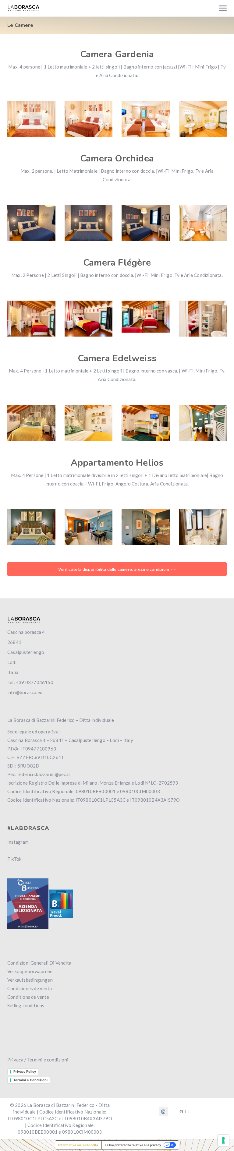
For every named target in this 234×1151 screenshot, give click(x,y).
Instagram (18, 842)
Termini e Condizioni (30, 1080)
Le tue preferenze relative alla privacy (133, 1145)
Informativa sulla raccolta (78, 1145)
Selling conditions (25, 1005)
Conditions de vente (28, 997)
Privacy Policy (24, 1071)
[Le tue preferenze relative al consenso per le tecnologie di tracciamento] (223, 1140)
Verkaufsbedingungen (30, 980)
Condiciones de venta (29, 988)
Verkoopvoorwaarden (30, 971)
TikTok (14, 859)
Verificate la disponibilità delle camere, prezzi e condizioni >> (117, 569)
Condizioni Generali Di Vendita (39, 963)
